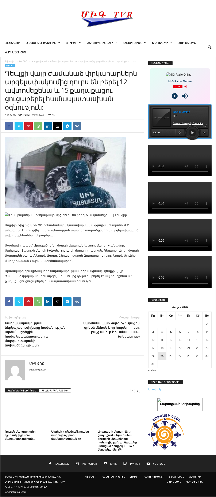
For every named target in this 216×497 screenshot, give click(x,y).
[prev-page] (133, 390)
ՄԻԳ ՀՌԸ (24, 114)
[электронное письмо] (57, 126)
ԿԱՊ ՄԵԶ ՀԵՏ (15, 52)
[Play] (174, 96)
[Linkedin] (48, 126)
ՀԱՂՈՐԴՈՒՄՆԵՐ (100, 43)
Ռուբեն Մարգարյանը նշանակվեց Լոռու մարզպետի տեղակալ (20, 435)
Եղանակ (154, 389)
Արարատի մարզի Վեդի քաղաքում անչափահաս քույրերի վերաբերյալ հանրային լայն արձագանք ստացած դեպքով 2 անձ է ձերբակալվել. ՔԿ (117, 440)
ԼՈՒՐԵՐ (71, 43)
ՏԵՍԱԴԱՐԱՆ (132, 43)
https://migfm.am (37, 369)
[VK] (77, 126)
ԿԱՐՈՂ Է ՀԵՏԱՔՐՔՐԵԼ (22, 390)
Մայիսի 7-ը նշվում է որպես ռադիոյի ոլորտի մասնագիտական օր (70, 435)
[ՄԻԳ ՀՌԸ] (108, 19)
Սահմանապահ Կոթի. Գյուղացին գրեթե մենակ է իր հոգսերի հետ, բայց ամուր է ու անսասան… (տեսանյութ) (111, 329)
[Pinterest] (28, 126)
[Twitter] (19, 126)
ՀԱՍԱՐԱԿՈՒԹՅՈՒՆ (41, 43)
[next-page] (138, 390)
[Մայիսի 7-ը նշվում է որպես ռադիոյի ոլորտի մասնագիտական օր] (72, 413)
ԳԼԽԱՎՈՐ (12, 43)
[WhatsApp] (38, 126)
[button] (209, 47)
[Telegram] (67, 126)
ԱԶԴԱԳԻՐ (160, 43)
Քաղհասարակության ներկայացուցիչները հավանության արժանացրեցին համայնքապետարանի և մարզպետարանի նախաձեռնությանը (35, 334)
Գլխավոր (10, 61)
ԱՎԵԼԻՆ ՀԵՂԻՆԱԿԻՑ (55, 390)
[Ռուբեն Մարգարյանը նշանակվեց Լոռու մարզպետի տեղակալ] (26, 413)
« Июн (152, 370)
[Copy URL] (86, 126)
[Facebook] (9, 126)
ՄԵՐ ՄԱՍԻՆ (187, 43)
